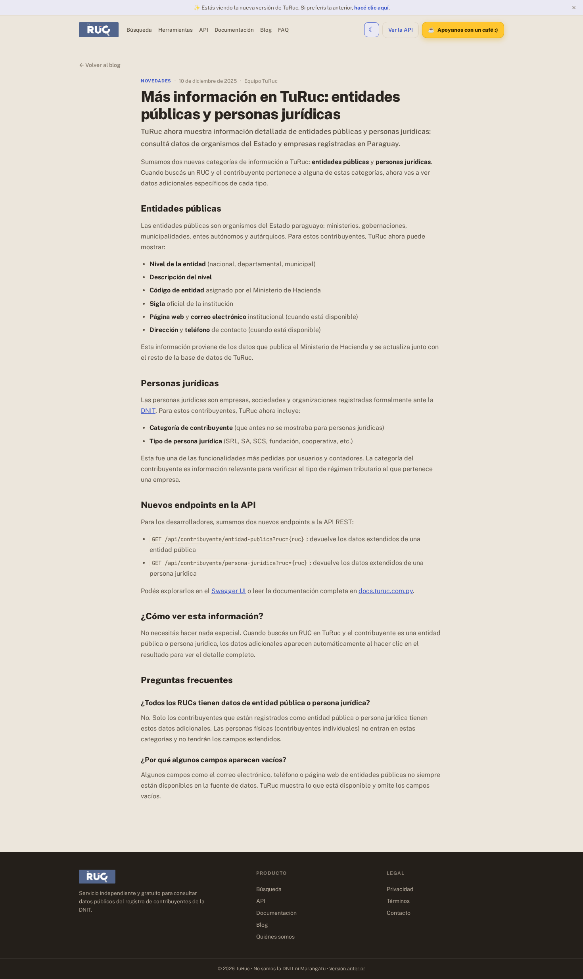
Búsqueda (139, 30)
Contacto (398, 913)
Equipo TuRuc (261, 81)
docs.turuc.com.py (386, 591)
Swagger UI (228, 591)
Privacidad (400, 889)
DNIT (148, 410)
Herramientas (175, 30)
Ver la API (400, 30)
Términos (398, 901)
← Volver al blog (100, 65)
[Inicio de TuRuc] (99, 29)
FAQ (283, 30)
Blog (266, 30)
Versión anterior (347, 968)
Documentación (234, 30)
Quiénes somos (275, 936)
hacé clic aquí (371, 7)
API (203, 30)
